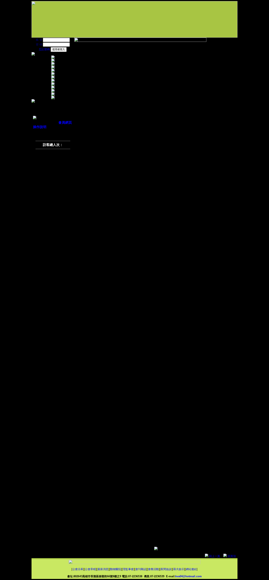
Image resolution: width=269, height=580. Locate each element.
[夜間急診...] (53, 81)
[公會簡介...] (53, 57)
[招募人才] (53, 84)
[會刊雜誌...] (53, 74)
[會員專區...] (53, 94)
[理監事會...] (53, 71)
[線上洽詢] (53, 88)
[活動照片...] (53, 78)
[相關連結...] (53, 91)
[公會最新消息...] (53, 64)
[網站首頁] (53, 98)
